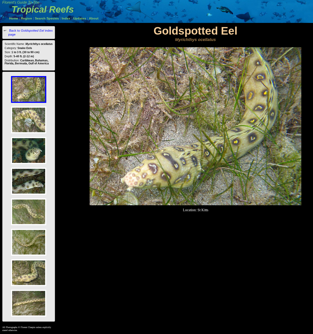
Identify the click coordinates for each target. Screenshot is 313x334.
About (94, 18)
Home (13, 18)
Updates (79, 18)
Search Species (47, 18)
